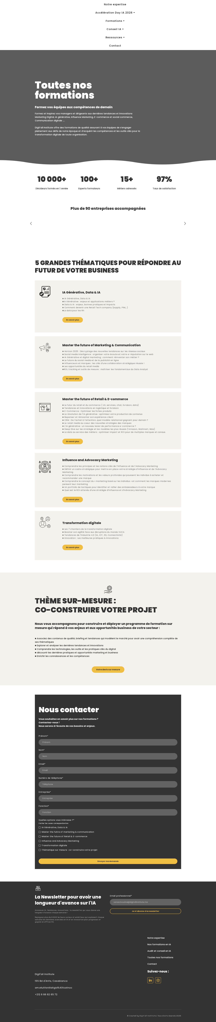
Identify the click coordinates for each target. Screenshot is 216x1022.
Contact (115, 45)
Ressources (114, 37)
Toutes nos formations (160, 957)
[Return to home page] (48, 25)
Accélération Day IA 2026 (114, 12)
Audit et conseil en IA (159, 950)
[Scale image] (43, 225)
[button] (72, 320)
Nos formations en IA (159, 944)
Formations (114, 21)
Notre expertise (115, 4)
